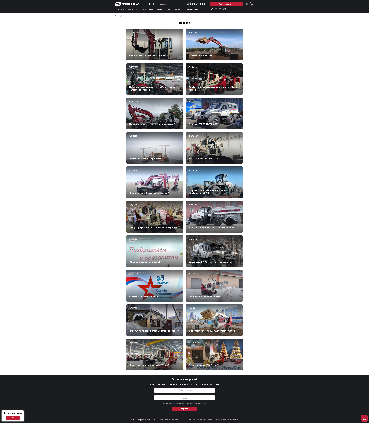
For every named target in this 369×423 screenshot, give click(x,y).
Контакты (179, 10)
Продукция (131, 10)
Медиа (159, 10)
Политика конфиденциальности (200, 420)
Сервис (169, 10)
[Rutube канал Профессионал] (224, 9)
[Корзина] (252, 4)
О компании (119, 10)
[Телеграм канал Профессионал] (211, 9)
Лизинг (143, 10)
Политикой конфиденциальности (196, 403)
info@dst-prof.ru (192, 10)
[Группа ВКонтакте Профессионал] (216, 9)
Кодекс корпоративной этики (227, 420)
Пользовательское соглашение (171, 420)
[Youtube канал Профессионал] (220, 9)
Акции (151, 10)
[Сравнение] (246, 4)
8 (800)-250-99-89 (195, 4)
